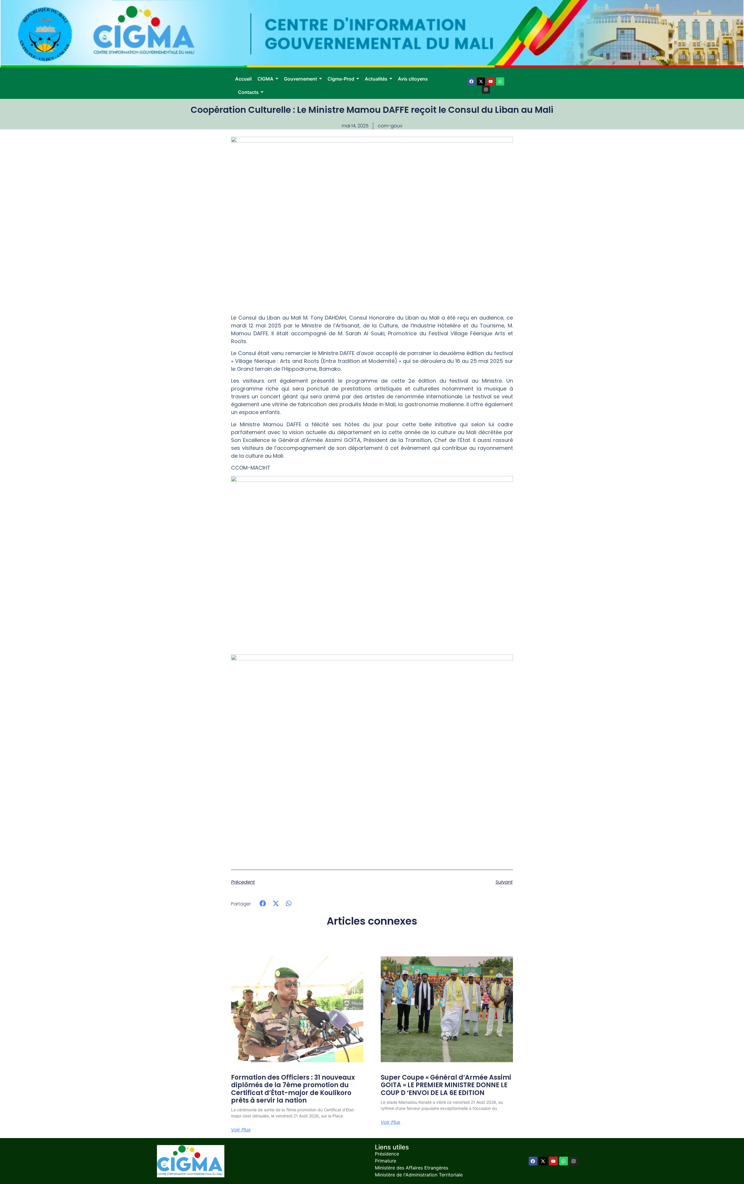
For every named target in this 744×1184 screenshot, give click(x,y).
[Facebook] (471, 81)
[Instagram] (486, 89)
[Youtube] (491, 81)
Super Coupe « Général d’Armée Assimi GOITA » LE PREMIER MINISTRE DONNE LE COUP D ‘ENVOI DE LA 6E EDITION (446, 1085)
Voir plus (241, 1130)
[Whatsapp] (500, 81)
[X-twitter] (481, 81)
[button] (263, 903)
